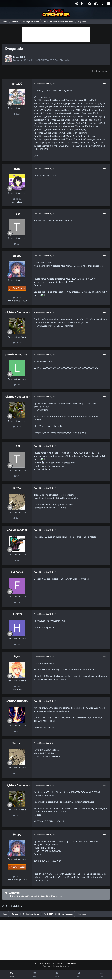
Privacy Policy (71, 963)
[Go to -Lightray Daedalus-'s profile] (17, 326)
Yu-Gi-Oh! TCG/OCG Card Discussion (52, 60)
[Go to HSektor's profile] (17, 628)
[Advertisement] (56, 34)
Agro (17, 656)
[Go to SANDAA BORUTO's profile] (17, 715)
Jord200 (20, 57)
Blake (16, 168)
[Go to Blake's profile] (17, 182)
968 (18, 731)
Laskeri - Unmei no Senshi (20, 354)
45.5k (18, 199)
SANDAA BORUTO (17, 701)
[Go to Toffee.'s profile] (17, 502)
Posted (45, 83)
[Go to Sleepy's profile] (17, 269)
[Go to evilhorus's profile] (17, 586)
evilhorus (17, 571)
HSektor (17, 614)
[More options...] (104, 83)
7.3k (18, 244)
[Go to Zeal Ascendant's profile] (17, 544)
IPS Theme (39, 963)
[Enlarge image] (43, 295)
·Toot (17, 213)
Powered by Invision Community (56, 966)
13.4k (18, 298)
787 (18, 644)
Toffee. (17, 487)
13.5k (18, 343)
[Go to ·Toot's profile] (17, 227)
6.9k (18, 114)
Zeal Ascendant (17, 529)
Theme (59, 963)
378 (18, 385)
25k (18, 686)
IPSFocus (50, 963)
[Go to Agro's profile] (17, 670)
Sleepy (17, 255)
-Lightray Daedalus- (17, 312)
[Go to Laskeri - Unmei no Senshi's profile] (17, 368)
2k (17, 560)
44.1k (18, 518)
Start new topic (99, 71)
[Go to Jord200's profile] (8, 58)
